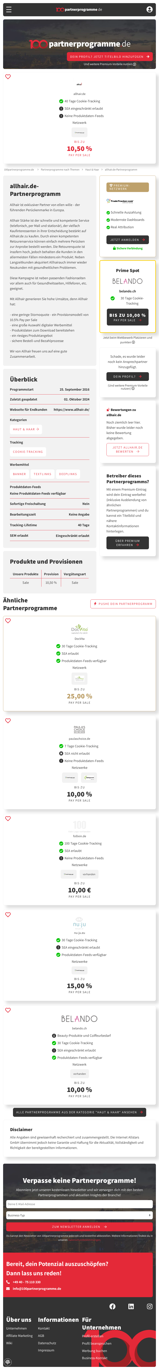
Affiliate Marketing (19, 1335)
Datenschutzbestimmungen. (84, 1240)
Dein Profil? (125, 377)
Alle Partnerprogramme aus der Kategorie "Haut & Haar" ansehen (77, 1112)
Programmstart (22, 389)
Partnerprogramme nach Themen (60, 169)
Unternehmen (16, 1328)
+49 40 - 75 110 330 (27, 1282)
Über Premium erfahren (127, 543)
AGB (41, 1335)
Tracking (16, 442)
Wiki (9, 1343)
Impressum (46, 1350)
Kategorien (18, 420)
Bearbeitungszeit (23, 514)
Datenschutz (47, 1343)
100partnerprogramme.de (19, 169)
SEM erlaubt (19, 535)
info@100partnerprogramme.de (37, 1288)
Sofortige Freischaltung (28, 503)
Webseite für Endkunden (28, 409)
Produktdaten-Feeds (25, 487)
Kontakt (44, 1328)
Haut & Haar (92, 169)
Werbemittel (19, 464)
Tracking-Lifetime (23, 525)
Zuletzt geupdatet (23, 399)
